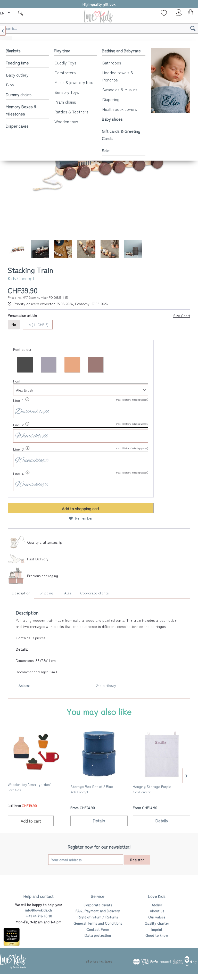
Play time (62, 50)
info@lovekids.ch (38, 909)
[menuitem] (6, 12)
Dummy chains (18, 94)
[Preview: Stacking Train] (17, 249)
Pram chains (65, 102)
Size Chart (181, 315)
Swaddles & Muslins (119, 89)
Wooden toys (66, 121)
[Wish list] (164, 13)
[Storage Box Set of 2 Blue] (99, 754)
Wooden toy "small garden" (29, 787)
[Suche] (20, 13)
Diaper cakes (17, 126)
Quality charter (157, 923)
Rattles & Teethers (71, 112)
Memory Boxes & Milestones (21, 110)
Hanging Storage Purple (152, 789)
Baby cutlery (17, 75)
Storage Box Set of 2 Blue (91, 789)
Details (99, 820)
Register (137, 859)
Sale (106, 150)
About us (157, 910)
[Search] (193, 28)
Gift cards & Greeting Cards (121, 134)
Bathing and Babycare (121, 50)
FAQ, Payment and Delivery (98, 910)
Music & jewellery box (73, 82)
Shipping (46, 592)
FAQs (66, 592)
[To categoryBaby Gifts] (170, 80)
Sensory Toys (66, 92)
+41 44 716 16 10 (38, 915)
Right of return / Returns (98, 916)
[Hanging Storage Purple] (161, 754)
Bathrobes (111, 63)
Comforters (65, 72)
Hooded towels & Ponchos (117, 76)
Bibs (10, 84)
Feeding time (17, 63)
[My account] (177, 14)
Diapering (110, 99)
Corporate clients (98, 904)
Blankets (13, 50)
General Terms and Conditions (97, 923)
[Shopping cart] (190, 14)
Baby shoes (112, 119)
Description (21, 592)
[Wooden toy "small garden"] (36, 752)
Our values (156, 916)
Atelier (157, 904)
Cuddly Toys (65, 63)
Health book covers (119, 109)
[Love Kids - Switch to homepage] (99, 17)
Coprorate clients (94, 592)
